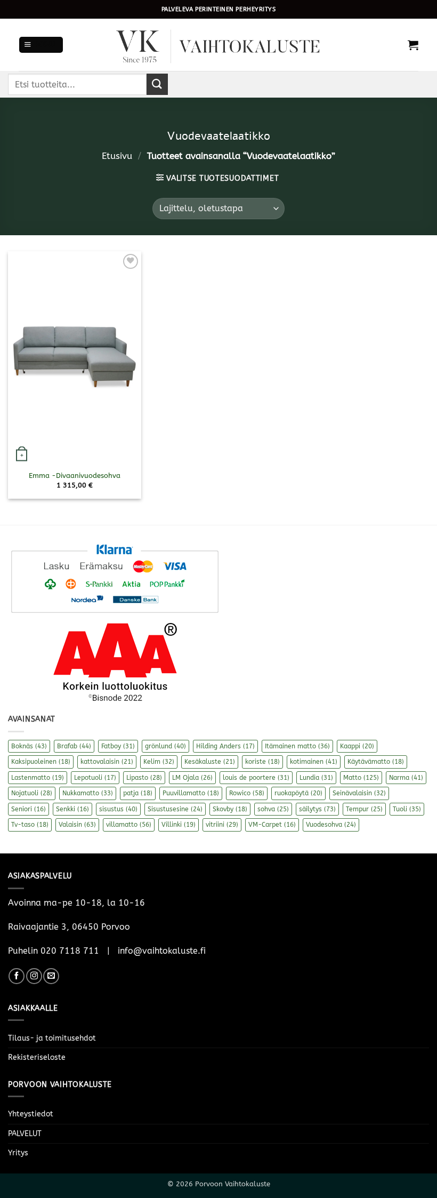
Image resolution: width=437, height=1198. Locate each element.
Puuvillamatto (191, 793)
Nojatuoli (31, 793)
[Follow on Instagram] (34, 976)
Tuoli (407, 809)
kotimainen (313, 761)
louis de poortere (256, 777)
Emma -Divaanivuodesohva (74, 476)
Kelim (158, 761)
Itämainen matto (297, 746)
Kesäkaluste (209, 761)
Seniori (28, 809)
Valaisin (77, 824)
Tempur (364, 809)
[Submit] (157, 84)
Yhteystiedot (30, 1114)
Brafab (74, 746)
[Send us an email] (51, 976)
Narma (406, 777)
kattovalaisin (106, 761)
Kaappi (357, 746)
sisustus (118, 809)
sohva (273, 809)
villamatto (128, 824)
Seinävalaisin (359, 793)
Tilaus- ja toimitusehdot (52, 1038)
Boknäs (29, 746)
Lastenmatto (37, 777)
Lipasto (144, 777)
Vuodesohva (331, 824)
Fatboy (118, 746)
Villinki (178, 824)
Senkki (72, 809)
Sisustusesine (175, 809)
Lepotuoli (95, 777)
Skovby (230, 809)
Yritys (18, 1152)
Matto (361, 777)
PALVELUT (25, 1133)
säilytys (317, 809)
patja (137, 793)
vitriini (222, 824)
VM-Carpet (272, 824)
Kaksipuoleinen (40, 761)
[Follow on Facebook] (17, 976)
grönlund (165, 746)
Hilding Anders (225, 746)
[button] (41, 45)
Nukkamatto (87, 793)
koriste (262, 761)
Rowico (246, 793)
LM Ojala (192, 777)
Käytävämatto (375, 761)
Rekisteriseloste (37, 1057)
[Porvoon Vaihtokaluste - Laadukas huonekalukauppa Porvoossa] (218, 45)
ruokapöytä (298, 793)
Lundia (316, 777)
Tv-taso (29, 824)
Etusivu (117, 156)
